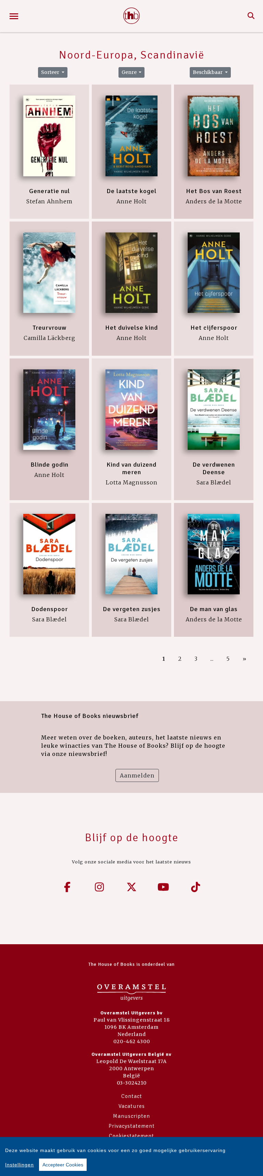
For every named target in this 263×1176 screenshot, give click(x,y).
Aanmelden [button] (137, 775)
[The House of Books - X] (131, 887)
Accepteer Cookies (62, 1164)
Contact (131, 1096)
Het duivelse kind (131, 327)
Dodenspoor (49, 609)
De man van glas (214, 609)
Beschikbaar (208, 72)
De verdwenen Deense (213, 468)
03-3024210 (132, 1083)
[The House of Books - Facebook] (67, 887)
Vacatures (131, 1106)
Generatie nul (49, 191)
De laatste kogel (131, 191)
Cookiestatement (131, 1136)
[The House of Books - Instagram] (99, 887)
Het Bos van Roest (214, 191)
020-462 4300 (131, 1041)
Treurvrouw (49, 327)
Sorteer (50, 72)
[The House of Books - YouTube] (163, 887)
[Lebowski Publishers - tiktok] (195, 887)
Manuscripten (131, 1116)
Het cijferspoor (213, 327)
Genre (130, 72)
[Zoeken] (251, 16)
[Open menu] (13, 16)
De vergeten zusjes (132, 609)
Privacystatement (132, 1126)
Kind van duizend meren (131, 468)
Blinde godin (49, 464)
